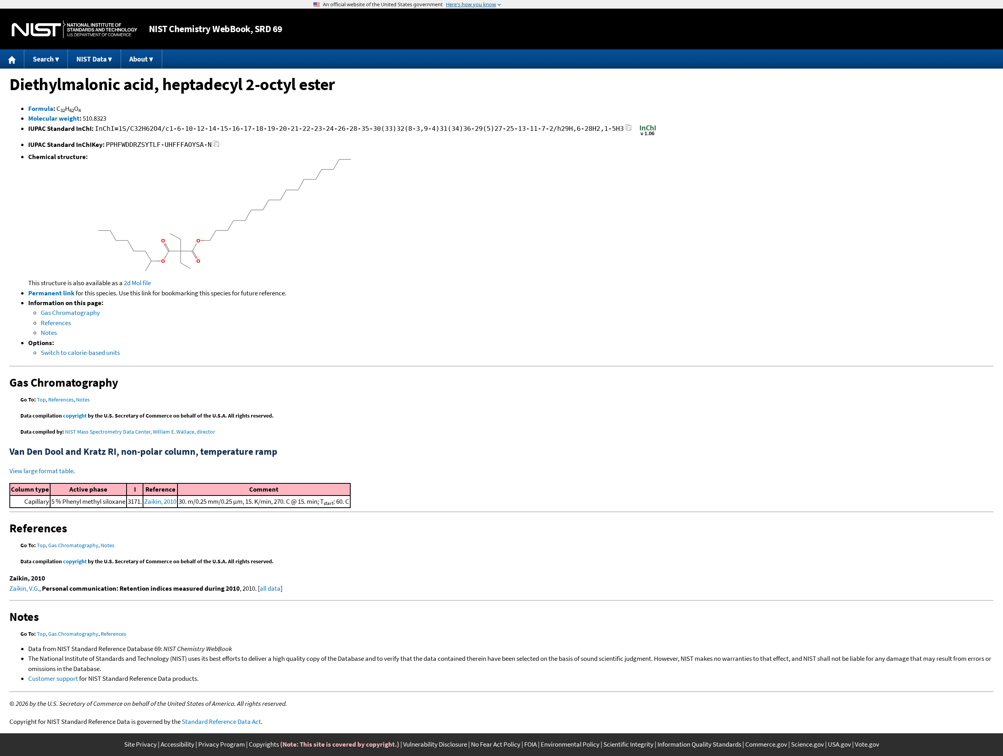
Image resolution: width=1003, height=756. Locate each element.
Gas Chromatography (70, 312)
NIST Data (91, 58)
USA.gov (839, 744)
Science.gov (807, 744)
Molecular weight (54, 118)
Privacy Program (221, 744)
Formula (40, 108)
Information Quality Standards (699, 744)
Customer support (53, 678)
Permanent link (51, 293)
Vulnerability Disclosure (435, 744)
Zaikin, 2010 (160, 501)
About (138, 58)
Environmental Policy (570, 744)
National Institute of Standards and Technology (74, 29)
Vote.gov (867, 744)
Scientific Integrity (628, 744)
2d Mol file (137, 283)
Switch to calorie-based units (80, 352)
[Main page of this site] (12, 59)
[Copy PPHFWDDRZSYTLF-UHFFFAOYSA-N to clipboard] (216, 146)
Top (41, 399)
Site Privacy (140, 744)
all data (270, 588)
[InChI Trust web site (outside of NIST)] (647, 134)
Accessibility (177, 744)
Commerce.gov (766, 744)
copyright (75, 415)
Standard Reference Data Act (221, 721)
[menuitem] (12, 59)
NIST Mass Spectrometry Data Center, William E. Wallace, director (140, 431)
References (56, 322)
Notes (49, 332)
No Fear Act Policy (495, 744)
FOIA (530, 744)
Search (43, 58)
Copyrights (264, 744)
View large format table (41, 471)
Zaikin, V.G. (24, 588)
